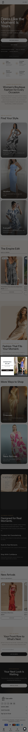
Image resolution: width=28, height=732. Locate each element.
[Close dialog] (26, 357)
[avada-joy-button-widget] (24, 728)
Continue (7, 370)
